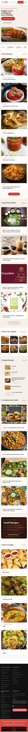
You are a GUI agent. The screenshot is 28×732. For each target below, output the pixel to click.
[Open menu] (25, 2)
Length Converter (4, 678)
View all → (25, 54)
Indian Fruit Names (5, 684)
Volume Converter (4, 676)
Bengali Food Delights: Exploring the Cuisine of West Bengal (6, 712)
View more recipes (14, 194)
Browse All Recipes (8, 18)
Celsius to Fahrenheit (5, 670)
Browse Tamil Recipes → (14, 534)
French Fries (3, 702)
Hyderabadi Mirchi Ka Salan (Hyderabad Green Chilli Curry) (6, 706)
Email (14, 699)
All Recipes (15, 670)
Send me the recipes (20, 710)
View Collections (7, 22)
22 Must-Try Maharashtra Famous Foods (5, 696)
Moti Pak (3, 700)
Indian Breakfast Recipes (18, 674)
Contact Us (15, 681)
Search (20, 2)
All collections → (23, 331)
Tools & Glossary (16, 676)
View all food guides (14, 322)
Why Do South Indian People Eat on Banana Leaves (5, 717)
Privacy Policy (15, 683)
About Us (14, 678)
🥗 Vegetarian (10, 47)
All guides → (24, 203)
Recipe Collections (16, 672)
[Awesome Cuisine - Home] (5, 2)
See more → (24, 360)
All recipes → (24, 545)
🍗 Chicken (18, 47)
